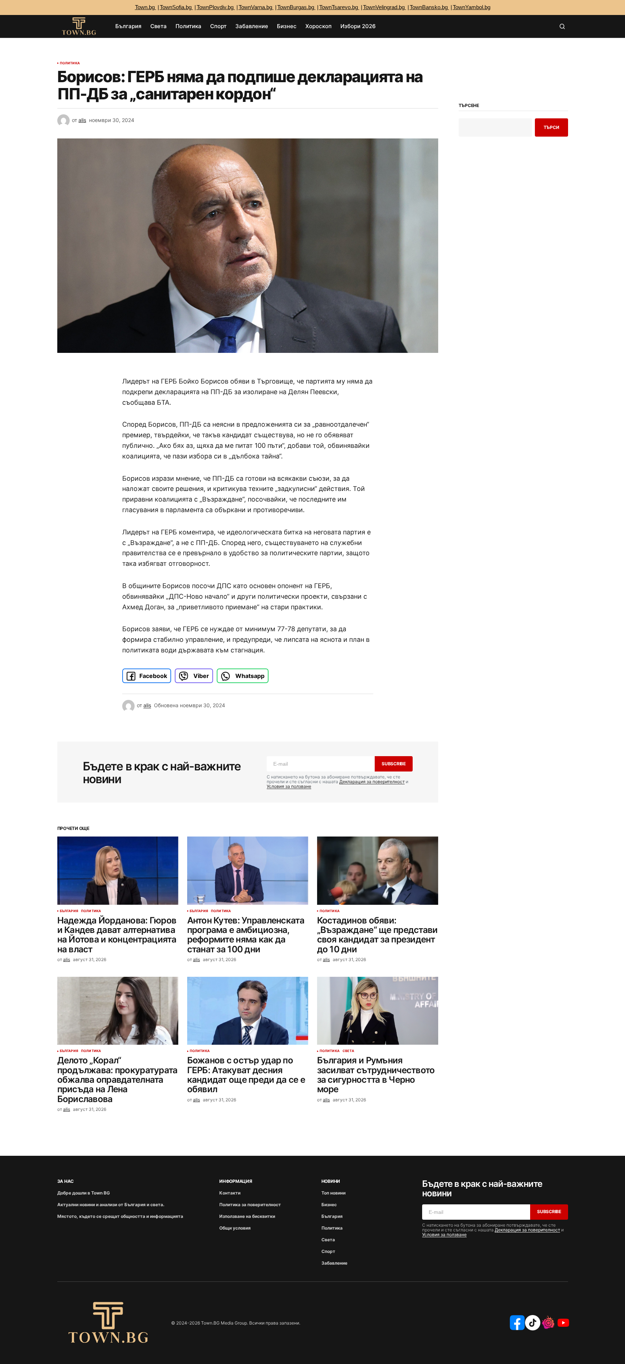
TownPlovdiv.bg (216, 7)
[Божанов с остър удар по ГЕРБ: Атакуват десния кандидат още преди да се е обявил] (247, 1011)
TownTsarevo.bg (339, 7)
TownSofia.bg (176, 7)
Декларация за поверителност (372, 781)
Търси (551, 127)
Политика (70, 63)
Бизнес (329, 1204)
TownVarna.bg (256, 7)
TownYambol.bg (471, 7)
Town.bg (145, 7)
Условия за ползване (289, 786)
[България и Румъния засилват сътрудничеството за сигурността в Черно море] (377, 1011)
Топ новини (333, 1193)
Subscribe (394, 763)
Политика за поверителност (250, 1204)
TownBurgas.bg (296, 7)
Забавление (334, 1263)
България (69, 911)
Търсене (469, 105)
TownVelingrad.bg (384, 7)
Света (348, 1051)
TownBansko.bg (429, 7)
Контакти (229, 1193)
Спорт (328, 1251)
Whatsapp (249, 675)
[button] (562, 26)
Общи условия (235, 1228)
